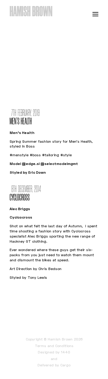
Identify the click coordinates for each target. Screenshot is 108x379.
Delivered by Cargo (54, 365)
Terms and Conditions (54, 345)
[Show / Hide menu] (95, 14)
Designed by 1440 (54, 352)
